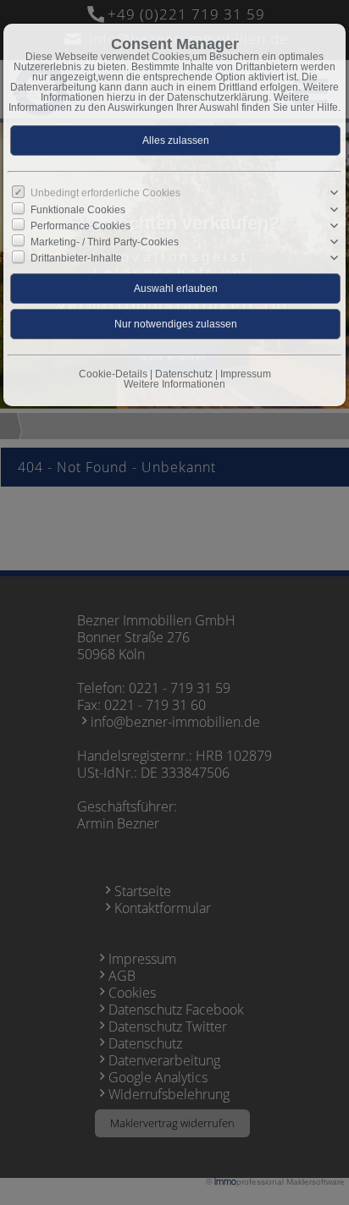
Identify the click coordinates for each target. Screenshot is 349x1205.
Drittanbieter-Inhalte (76, 258)
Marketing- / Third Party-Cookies (104, 242)
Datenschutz (184, 374)
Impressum (245, 374)
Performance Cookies (80, 226)
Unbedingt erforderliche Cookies (105, 193)
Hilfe (327, 107)
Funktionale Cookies (77, 209)
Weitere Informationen (174, 384)
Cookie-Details (113, 374)
